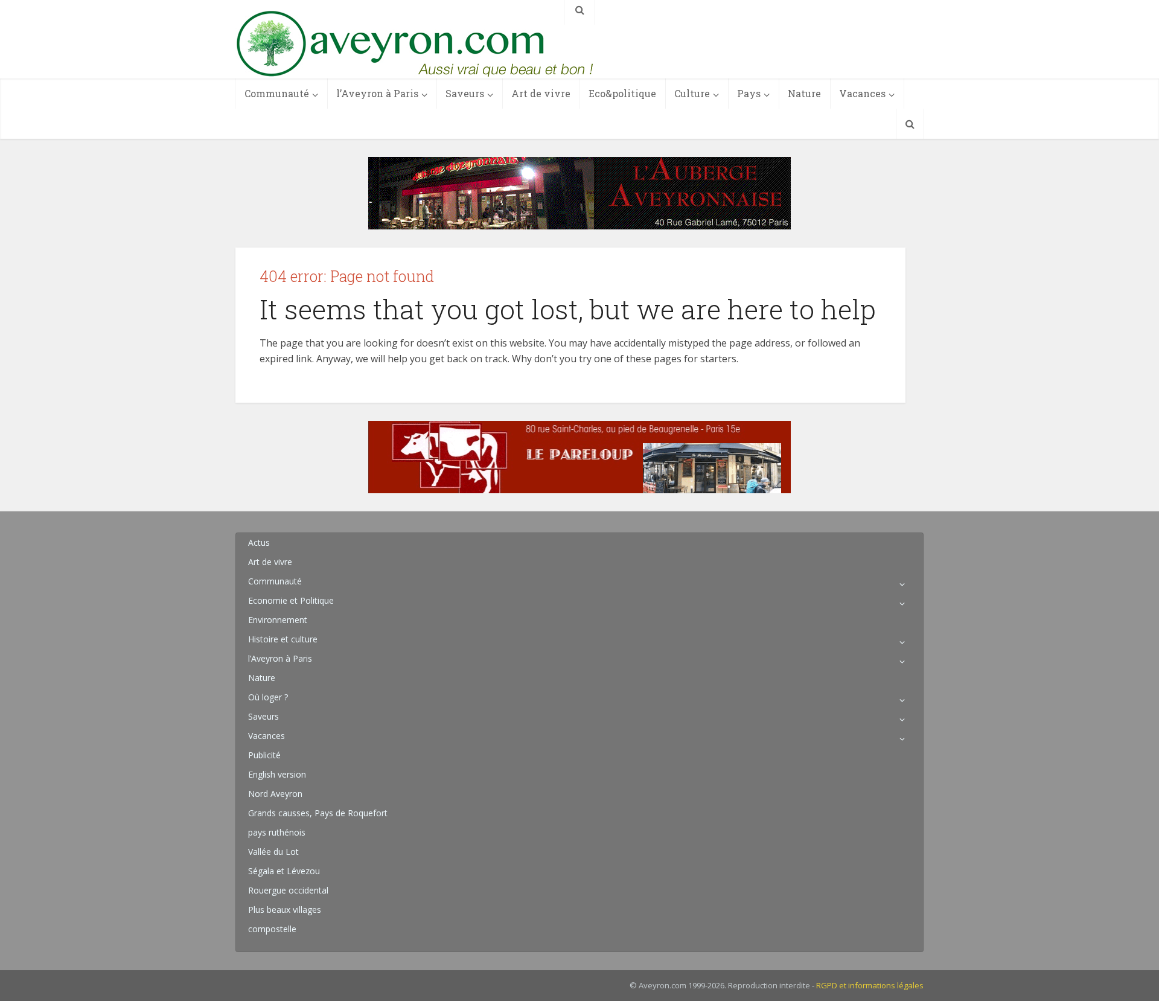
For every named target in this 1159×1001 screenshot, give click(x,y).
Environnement (277, 619)
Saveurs (464, 93)
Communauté (276, 93)
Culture (692, 93)
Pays (749, 93)
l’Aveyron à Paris (377, 93)
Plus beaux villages (284, 909)
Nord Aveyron (275, 793)
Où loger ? (268, 697)
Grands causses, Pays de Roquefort (318, 813)
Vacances (862, 93)
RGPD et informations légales (870, 985)
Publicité (264, 755)
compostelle (272, 929)
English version (277, 774)
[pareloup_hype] (579, 455)
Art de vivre (540, 93)
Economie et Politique (291, 600)
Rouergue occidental (288, 890)
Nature (804, 93)
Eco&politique (622, 93)
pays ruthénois (276, 832)
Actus (259, 542)
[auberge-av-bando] (579, 192)
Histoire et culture (283, 639)
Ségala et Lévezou (284, 871)
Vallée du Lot (273, 851)
